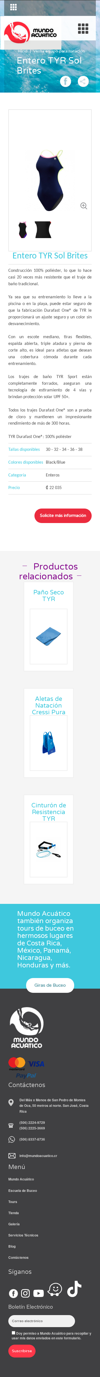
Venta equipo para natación (59, 51)
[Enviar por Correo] (83, 80)
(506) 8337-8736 (32, 1139)
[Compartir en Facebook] (65, 80)
